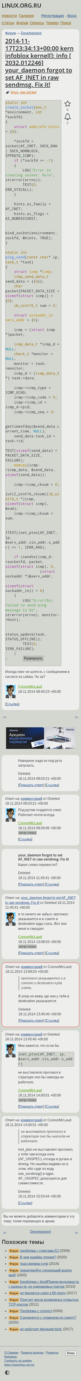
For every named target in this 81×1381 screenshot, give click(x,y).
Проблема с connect (36, 1311)
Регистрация (52, 16)
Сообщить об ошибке (18, 1360)
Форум (22, 23)
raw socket (28, 92)
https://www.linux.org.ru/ (19, 1364)
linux (14, 92)
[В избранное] (67, 104)
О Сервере (11, 1352)
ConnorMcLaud (30, 686)
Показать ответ (31, 785)
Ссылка (12, 704)
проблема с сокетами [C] (39, 1251)
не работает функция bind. (41, 1329)
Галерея (26, 16)
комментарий (31, 798)
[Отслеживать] (67, 117)
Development (31, 33)
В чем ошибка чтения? (38, 1257)
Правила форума (32, 1352)
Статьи (8, 23)
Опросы (37, 23)
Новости (9, 16)
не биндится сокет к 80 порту (43, 1293)
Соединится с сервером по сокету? (48, 1317)
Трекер (52, 23)
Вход (71, 16)
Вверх (71, 1353)
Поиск (65, 23)
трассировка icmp (34, 1264)
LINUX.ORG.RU (21, 5)
